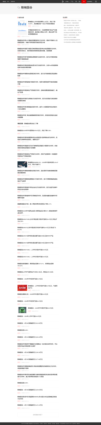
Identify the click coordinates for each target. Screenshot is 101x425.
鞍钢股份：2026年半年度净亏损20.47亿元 (30, 279)
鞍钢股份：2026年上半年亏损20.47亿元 (29, 316)
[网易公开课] (67, 1)
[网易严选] (72, 1)
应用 (8, 1)
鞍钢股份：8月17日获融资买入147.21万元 (30, 405)
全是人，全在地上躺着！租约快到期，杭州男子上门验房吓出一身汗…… (73, 30)
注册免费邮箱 (89, 1)
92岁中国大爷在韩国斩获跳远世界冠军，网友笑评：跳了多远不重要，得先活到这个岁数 (73, 39)
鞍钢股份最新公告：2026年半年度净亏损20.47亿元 (33, 294)
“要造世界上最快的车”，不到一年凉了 (72, 27)
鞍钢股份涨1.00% (23, 330)
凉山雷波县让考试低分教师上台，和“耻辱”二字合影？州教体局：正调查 (73, 32)
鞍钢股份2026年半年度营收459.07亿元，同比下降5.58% (34, 130)
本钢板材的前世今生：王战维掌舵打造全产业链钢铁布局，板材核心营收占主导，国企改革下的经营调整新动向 (42, 32)
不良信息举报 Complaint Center (66, 423)
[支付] (76, 1)
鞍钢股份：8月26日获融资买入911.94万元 (30, 323)
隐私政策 (57, 423)
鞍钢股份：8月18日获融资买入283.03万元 (30, 390)
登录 (84, 1)
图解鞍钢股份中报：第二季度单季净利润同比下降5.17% (35, 204)
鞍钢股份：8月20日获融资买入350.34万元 (30, 352)
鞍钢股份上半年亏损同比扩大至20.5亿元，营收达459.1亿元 (35, 272)
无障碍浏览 (13, 1)
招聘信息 (49, 423)
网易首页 (4, 1)
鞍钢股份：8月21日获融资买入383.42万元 (30, 337)
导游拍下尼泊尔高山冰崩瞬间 (70, 37)
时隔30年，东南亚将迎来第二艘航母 (71, 35)
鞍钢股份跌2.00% (23, 383)
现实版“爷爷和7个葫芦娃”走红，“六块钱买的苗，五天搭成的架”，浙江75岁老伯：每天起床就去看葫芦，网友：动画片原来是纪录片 (73, 20)
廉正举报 (74, 423)
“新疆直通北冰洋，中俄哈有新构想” (71, 23)
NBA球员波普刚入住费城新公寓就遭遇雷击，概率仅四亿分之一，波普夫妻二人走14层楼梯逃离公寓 (73, 42)
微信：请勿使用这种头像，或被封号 (71, 25)
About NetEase (36, 423)
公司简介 (41, 423)
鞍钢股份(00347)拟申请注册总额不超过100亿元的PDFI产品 (35, 236)
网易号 (29, 26)
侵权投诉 (78, 423)
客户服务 (53, 423)
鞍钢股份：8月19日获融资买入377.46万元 (30, 359)
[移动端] (63, 1)
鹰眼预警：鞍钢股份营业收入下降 (28, 123)
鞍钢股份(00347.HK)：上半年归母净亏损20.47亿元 (33, 250)
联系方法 (45, 423)
